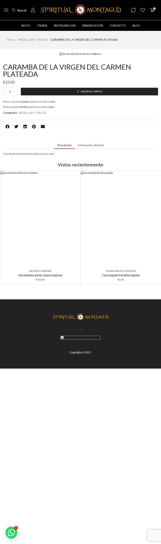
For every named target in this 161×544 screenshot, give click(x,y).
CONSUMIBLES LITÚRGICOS (121, 270)
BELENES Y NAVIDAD (40, 270)
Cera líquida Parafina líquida (121, 275)
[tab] (64, 145)
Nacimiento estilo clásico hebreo (40, 275)
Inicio (11, 40)
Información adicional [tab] (91, 145)
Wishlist (24, 106)
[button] (6, 10)
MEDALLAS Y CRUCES (33, 40)
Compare (24, 101)
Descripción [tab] (64, 145)
